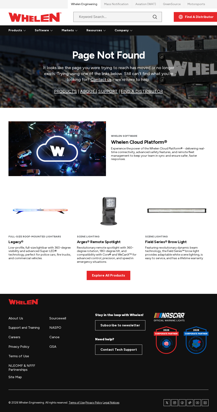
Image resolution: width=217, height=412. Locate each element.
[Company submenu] (131, 30)
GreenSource (172, 4)
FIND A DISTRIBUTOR (142, 91)
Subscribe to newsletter (120, 325)
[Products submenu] (24, 30)
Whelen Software (124, 135)
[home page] (23, 301)
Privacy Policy (93, 402)
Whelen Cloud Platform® (139, 142)
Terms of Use (77, 402)
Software (42, 30)
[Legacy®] (40, 211)
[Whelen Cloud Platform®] (57, 148)
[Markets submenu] (76, 30)
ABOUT (88, 91)
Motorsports (196, 4)
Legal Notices (111, 402)
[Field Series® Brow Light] (177, 211)
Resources (94, 30)
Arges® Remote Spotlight (99, 242)
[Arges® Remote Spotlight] (108, 211)
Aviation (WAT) (145, 4)
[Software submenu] (51, 30)
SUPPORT (108, 91)
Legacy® (16, 242)
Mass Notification (116, 4)
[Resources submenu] (104, 30)
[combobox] (114, 17)
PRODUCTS (65, 91)
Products (15, 30)
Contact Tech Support (118, 350)
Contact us (100, 79)
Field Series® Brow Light (165, 242)
